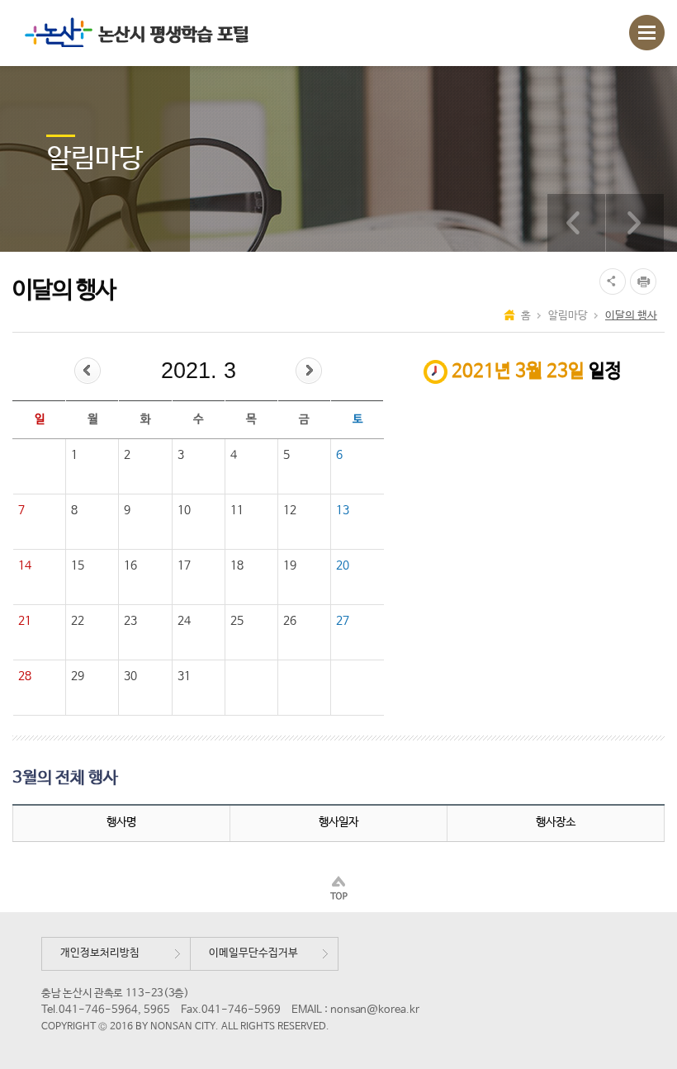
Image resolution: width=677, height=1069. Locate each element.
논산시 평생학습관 (133, 32)
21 (24, 620)
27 (342, 620)
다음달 (309, 370)
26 (289, 620)
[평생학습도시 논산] (635, 223)
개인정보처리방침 (100, 953)
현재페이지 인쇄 (645, 281)
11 (237, 510)
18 (237, 565)
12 (289, 510)
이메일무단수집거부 (253, 953)
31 (184, 676)
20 (342, 565)
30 (130, 676)
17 (184, 565)
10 (184, 510)
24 (184, 620)
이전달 (87, 370)
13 (342, 510)
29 (77, 676)
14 (24, 565)
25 (237, 620)
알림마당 (568, 316)
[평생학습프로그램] (576, 223)
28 (24, 676)
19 (289, 565)
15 (77, 565)
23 (130, 620)
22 (77, 620)
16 (130, 565)
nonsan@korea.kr (374, 1010)
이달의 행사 (631, 316)
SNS (610, 281)
